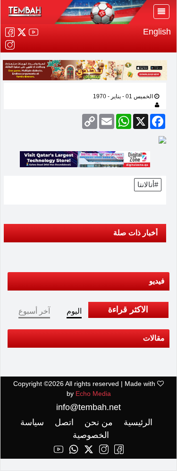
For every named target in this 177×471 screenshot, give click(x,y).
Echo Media (93, 393)
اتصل (63, 422)
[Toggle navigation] (161, 11)
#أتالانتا (147, 184)
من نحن (97, 422)
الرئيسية (136, 422)
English (157, 31)
